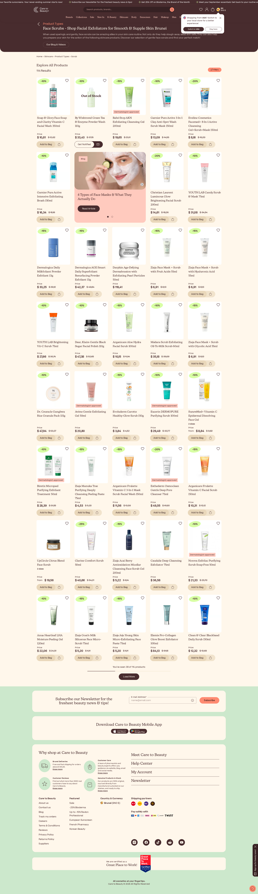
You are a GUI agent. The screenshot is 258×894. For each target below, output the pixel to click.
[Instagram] (134, 842)
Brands (69, 17)
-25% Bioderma (77, 807)
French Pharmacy (79, 824)
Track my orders (47, 816)
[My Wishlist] (201, 9)
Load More (129, 676)
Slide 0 (108, 216)
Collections (81, 17)
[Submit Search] (172, 9)
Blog (41, 812)
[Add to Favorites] (67, 80)
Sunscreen (145, 17)
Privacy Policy (46, 834)
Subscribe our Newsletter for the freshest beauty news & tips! (102, 2)
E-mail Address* (138, 697)
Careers (43, 821)
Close (220, 18)
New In (100, 17)
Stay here (213, 29)
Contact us (45, 807)
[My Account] (207, 9)
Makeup (165, 17)
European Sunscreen (80, 820)
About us (43, 803)
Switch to (193, 29)
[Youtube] (181, 842)
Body (134, 17)
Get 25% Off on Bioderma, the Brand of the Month (165, 2)
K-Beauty (111, 17)
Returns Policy (46, 839)
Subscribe (209, 700)
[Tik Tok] (158, 842)
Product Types (53, 24)
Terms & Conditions (49, 825)
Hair (155, 17)
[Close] (255, 846)
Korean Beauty (77, 829)
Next (142, 184)
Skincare (124, 17)
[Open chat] (252, 888)
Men (174, 17)
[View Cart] (213, 9)
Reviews (43, 830)
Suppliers (44, 843)
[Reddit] (170, 842)
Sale (92, 17)
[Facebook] (146, 842)
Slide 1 (112, 216)
